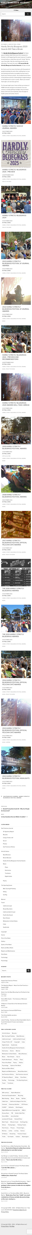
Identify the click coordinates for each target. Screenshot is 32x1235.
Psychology (4, 960)
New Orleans (6, 918)
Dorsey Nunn (5, 1113)
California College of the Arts (18, 1101)
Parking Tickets (22, 1125)
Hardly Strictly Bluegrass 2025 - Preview (14, 171)
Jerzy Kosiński (14, 1116)
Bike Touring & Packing (9, 888)
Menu (16, 10)
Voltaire (18, 1136)
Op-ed (4, 840)
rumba (10, 1130)
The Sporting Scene (6, 885)
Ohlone (4, 1125)
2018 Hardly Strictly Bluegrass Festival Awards (14, 496)
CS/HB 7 (4, 1107)
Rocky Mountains (7, 909)
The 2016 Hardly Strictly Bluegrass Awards (13, 590)
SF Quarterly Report (8, 831)
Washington (25, 1136)
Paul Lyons (17, 44)
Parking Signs (12, 1125)
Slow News (4, 954)
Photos (5, 844)
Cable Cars (5, 1101)
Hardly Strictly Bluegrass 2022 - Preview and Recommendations (14, 357)
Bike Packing (5, 1098)
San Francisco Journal (15, 3)
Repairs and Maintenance (8, 951)
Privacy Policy (5, 1212)
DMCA (24, 1110)
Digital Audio (8, 876)
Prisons (12, 1128)
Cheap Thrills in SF (8, 837)
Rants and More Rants (7, 948)
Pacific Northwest (8, 915)
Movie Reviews (7, 857)
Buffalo (24, 1098)
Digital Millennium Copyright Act (11, 1110)
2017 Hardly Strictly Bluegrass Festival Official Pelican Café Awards (14, 543)
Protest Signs (20, 1128)
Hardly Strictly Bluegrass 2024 (14, 217)
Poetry (5, 881)
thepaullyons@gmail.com (20, 1210)
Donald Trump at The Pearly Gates (19, 1165)
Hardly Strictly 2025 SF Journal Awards (12, 127)
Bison (12, 1098)
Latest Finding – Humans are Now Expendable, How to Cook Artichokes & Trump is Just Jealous (15, 1158)
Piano (6, 867)
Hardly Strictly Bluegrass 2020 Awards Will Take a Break (15, 404)
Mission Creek (14, 1122)
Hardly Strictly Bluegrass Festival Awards (14, 135)
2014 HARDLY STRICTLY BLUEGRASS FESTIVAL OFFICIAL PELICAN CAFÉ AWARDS (14, 682)
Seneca (22, 1130)
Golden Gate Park (20, 1113)
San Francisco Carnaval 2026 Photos (11, 1010)
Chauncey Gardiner (14, 1104)
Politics (3, 941)
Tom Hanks (11, 1136)
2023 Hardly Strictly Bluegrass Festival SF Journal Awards (15, 263)
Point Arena (5, 1128)
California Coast (7, 906)
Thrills (4, 1136)
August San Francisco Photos (9, 980)
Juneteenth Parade (7, 1119)
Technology (4, 957)
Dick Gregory (19, 1107)
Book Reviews (7, 854)
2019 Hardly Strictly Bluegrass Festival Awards (14, 447)
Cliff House (24, 1104)
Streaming (12, 1133)
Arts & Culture (6, 456)
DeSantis (11, 1107)
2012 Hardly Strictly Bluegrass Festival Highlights (16, 777)
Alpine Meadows (15, 1092)
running (16, 1130)
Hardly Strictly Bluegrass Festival (13, 53)
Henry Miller (5, 1116)
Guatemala (6, 927)
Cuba (4, 924)
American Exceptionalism (9, 1095)
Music (3, 321)
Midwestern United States (10, 921)
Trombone (8, 873)
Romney (4, 1130)
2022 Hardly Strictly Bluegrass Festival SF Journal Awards (15, 309)
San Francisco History (9, 847)
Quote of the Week (6, 944)
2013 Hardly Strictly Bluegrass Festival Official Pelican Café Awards (14, 730)
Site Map (11, 1226)
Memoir (3, 899)
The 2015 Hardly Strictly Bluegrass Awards (13, 635)
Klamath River (18, 1119)
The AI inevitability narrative (9, 1015)
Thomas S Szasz (21, 1133)
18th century (5, 1092)
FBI (12, 1113)
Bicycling (20, 1095)
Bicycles (5, 834)
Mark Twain (5, 1122)
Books (18, 1098)
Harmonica (8, 870)
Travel (3, 902)
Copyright (4, 932)
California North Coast (9, 912)
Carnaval (4, 1104)
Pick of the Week (6, 181)
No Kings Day (24, 1122)
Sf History (5, 1133)
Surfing (8, 742)
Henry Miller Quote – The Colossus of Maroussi (14, 999)
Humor (3, 935)
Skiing (4, 891)
